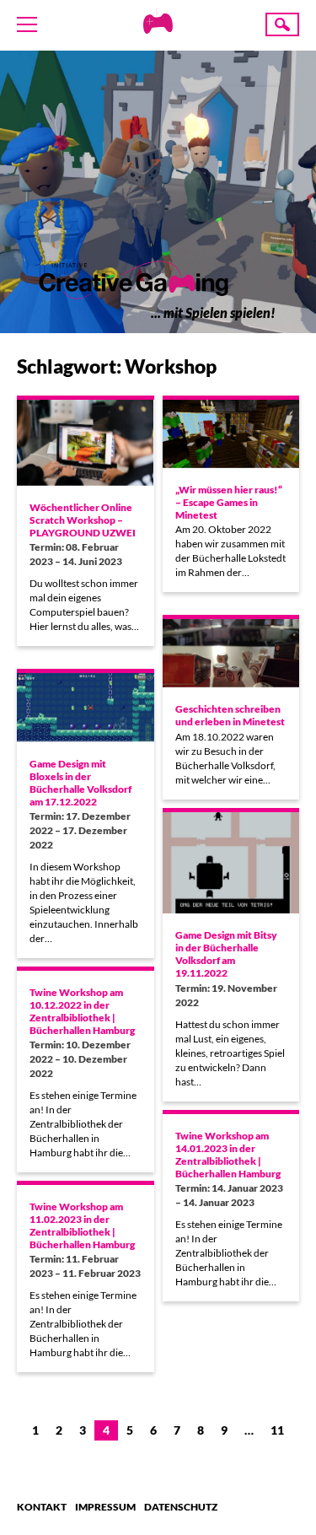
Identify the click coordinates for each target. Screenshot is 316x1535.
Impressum (105, 1506)
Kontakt (42, 1506)
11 (277, 1430)
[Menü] (27, 24)
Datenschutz (180, 1506)
